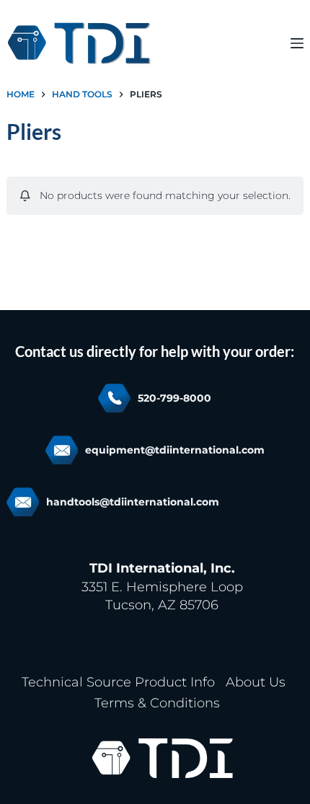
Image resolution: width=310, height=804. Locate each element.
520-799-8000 (174, 398)
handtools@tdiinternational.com (132, 501)
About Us (255, 682)
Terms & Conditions (157, 703)
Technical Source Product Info (118, 682)
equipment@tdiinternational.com (175, 449)
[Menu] (297, 43)
